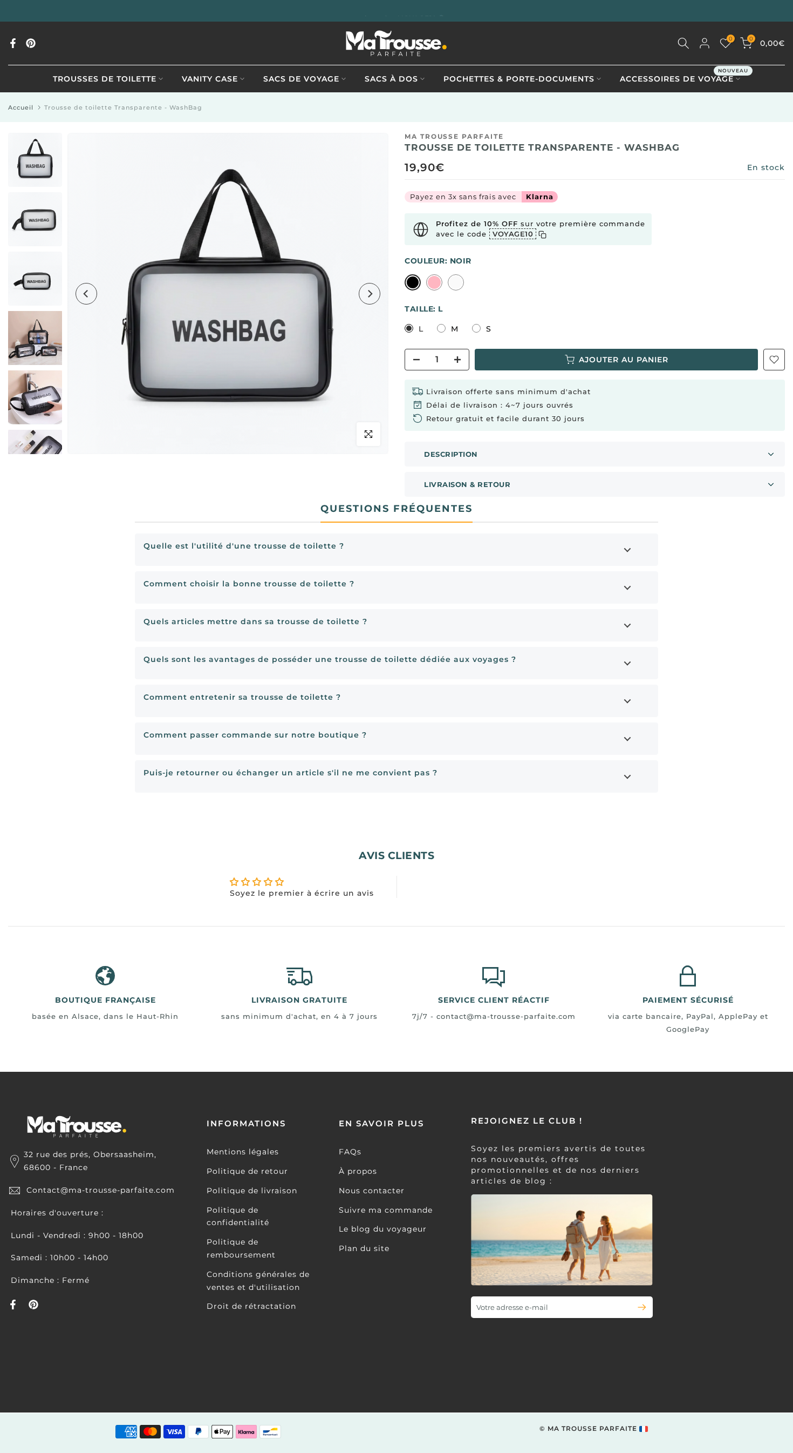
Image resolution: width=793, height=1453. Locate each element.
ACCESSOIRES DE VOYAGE (684, 78)
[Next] (369, 294)
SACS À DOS (391, 79)
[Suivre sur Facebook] (13, 43)
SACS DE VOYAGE (301, 79)
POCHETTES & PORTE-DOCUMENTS (518, 79)
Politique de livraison (252, 1190)
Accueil (20, 107)
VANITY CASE (210, 79)
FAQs (350, 1152)
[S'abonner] (637, 1307)
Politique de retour (247, 1171)
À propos (358, 1171)
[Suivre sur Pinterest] (31, 43)
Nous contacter (372, 1190)
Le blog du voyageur (383, 1229)
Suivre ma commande (386, 1210)
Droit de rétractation (251, 1306)
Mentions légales (243, 1152)
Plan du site (364, 1248)
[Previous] (86, 294)
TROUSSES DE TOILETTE (104, 79)
